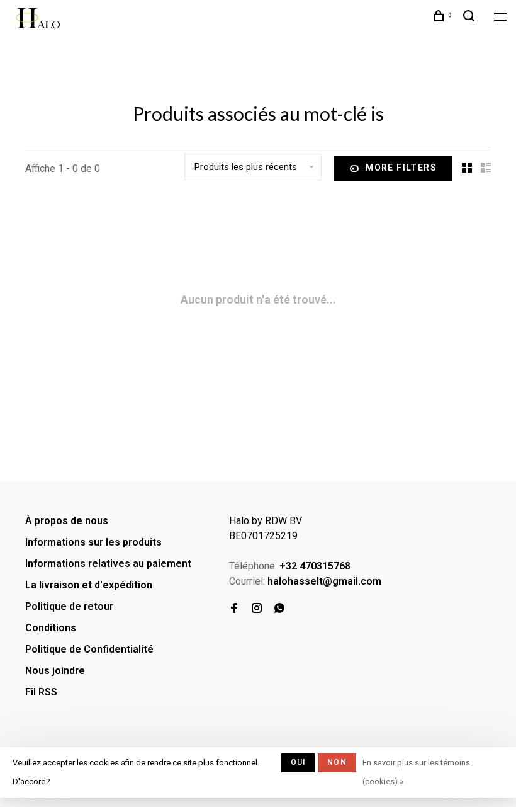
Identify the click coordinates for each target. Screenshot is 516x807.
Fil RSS (41, 692)
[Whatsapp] (279, 609)
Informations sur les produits (93, 542)
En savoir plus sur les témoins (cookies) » (416, 772)
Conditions (50, 628)
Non (337, 762)
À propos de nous (66, 521)
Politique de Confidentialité (89, 649)
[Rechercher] (470, 18)
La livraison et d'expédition (88, 585)
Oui (298, 762)
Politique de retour (69, 606)
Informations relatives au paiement (108, 563)
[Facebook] (234, 609)
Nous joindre (55, 671)
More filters (401, 168)
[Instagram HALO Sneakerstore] (257, 609)
